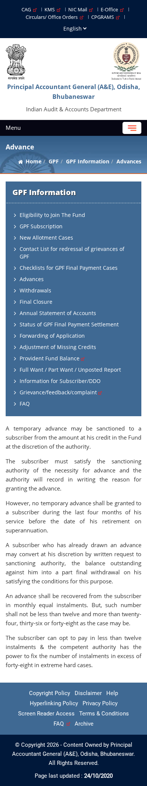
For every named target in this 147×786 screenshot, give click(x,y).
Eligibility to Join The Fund (52, 214)
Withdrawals (35, 290)
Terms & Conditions (104, 713)
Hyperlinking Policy (54, 703)
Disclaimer (88, 693)
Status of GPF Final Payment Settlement (69, 324)
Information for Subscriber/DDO (60, 381)
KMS (50, 9)
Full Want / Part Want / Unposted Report (70, 369)
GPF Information (87, 161)
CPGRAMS (103, 17)
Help (112, 693)
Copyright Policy (49, 693)
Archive (84, 723)
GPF (54, 161)
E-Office (110, 9)
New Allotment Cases (46, 237)
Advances (32, 279)
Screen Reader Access (46, 713)
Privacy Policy (100, 703)
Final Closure (36, 301)
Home (33, 161)
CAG (27, 9)
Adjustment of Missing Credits (58, 347)
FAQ (25, 403)
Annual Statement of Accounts (58, 313)
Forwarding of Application (52, 335)
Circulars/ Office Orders (53, 17)
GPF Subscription (41, 226)
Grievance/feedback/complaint (59, 392)
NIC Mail (78, 9)
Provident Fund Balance (50, 358)
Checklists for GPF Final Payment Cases (69, 267)
